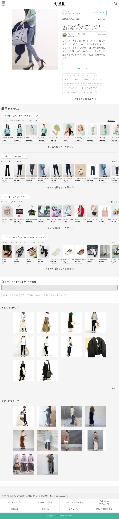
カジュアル (76, 75)
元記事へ (84, 65)
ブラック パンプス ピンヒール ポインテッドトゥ (79, 92)
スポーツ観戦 (14, 295)
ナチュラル (67, 79)
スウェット (54, 295)
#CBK (58, 516)
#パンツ (4, 161)
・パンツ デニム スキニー (14, 156)
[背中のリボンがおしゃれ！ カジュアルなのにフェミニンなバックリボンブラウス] (47, 416)
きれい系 (85, 79)
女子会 (5, 295)
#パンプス (15, 242)
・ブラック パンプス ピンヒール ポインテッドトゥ (24, 237)
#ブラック (5, 242)
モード (93, 75)
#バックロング (31, 121)
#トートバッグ (7, 202)
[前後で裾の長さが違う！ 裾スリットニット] (23, 416)
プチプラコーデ (69, 83)
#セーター (20, 121)
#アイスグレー (20, 202)
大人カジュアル (96, 79)
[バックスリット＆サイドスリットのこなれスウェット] (23, 464)
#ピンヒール (25, 242)
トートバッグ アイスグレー (91, 88)
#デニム (12, 161)
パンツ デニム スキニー (71, 88)
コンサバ (66, 75)
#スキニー (21, 161)
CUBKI (59, 3)
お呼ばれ (30, 295)
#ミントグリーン (8, 121)
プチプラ (77, 79)
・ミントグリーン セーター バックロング (20, 116)
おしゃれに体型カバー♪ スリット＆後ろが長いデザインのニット (83, 27)
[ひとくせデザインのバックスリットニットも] (47, 440)
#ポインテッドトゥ (38, 242)
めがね (63, 295)
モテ (22, 295)
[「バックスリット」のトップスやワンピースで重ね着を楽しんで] (95, 440)
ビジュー (38, 295)
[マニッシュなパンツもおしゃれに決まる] (71, 416)
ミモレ (46, 295)
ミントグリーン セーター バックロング (89, 83)
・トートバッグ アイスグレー (15, 197)
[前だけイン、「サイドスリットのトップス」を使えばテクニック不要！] (95, 416)
